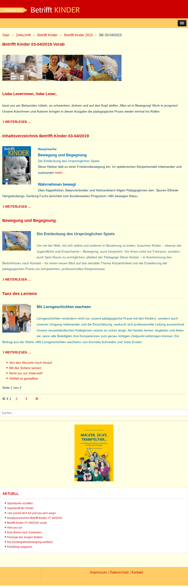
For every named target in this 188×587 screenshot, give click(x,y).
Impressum (98, 572)
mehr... (60, 172)
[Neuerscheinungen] (94, 480)
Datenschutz (119, 572)
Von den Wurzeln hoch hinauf (30, 362)
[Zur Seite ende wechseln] (37, 399)
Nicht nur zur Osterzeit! (26, 373)
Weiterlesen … (17, 122)
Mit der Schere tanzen (25, 368)
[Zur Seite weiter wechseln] (27, 399)
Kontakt (137, 572)
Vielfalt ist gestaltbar (23, 378)
